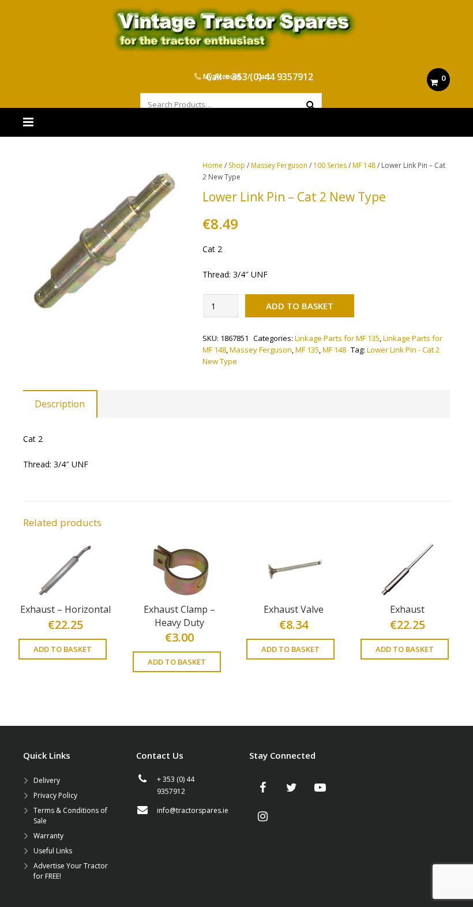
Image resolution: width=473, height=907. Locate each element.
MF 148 (364, 165)
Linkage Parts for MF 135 (337, 338)
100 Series (330, 165)
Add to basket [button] (62, 649)
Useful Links (52, 851)
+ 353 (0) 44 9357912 (268, 76)
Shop (236, 165)
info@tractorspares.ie (192, 810)
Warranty (48, 836)
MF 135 (307, 349)
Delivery (46, 780)
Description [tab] (60, 404)
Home (212, 165)
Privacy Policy (55, 795)
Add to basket (299, 306)
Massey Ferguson (279, 165)
